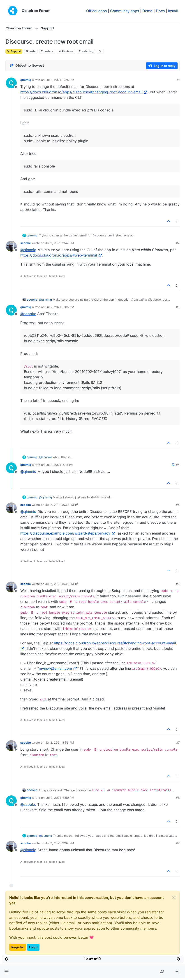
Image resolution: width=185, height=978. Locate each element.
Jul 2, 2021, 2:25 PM (60, 80)
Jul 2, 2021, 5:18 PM (60, 465)
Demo (147, 11)
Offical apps (96, 11)
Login (33, 947)
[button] (6, 971)
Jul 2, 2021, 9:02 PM (59, 843)
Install (173, 11)
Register (17, 947)
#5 (178, 505)
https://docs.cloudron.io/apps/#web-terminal (58, 255)
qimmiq (25, 80)
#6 (178, 584)
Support (15, 51)
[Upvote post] (169, 221)
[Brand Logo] (12, 10)
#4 (178, 465)
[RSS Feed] (100, 51)
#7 (178, 742)
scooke (25, 243)
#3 (178, 307)
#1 (178, 80)
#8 (178, 797)
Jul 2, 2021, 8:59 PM (60, 797)
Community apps (124, 11)
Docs (160, 11)
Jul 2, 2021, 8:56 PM (59, 742)
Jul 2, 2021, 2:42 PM (59, 243)
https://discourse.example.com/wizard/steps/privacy (65, 533)
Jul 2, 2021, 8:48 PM (59, 584)
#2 (178, 243)
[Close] (174, 897)
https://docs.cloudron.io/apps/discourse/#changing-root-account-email (81, 92)
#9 (178, 843)
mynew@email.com (55, 668)
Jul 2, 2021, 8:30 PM (59, 505)
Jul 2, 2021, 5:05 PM (60, 307)
